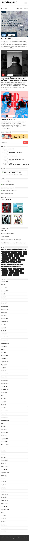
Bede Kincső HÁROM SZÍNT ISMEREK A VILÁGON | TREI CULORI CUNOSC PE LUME (14, 79)
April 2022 (3, 331)
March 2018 (3, 429)
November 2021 (4, 340)
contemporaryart (18, 253)
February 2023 (4, 318)
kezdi (18, 258)
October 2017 (4, 441)
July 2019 (3, 395)
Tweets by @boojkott (6, 199)
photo (21, 264)
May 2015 (3, 519)
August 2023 (4, 312)
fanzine (11, 256)
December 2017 (4, 438)
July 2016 (3, 478)
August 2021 (4, 346)
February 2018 (4, 432)
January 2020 (4, 377)
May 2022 (3, 327)
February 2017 (4, 460)
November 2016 (4, 466)
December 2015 (4, 500)
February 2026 (4, 281)
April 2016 (3, 488)
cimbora (4, 253)
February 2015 (4, 528)
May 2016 (3, 485)
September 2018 (5, 420)
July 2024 (3, 294)
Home (17, 8)
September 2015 (5, 509)
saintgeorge (18, 266)
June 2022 (3, 324)
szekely (12, 270)
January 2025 (4, 287)
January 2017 (4, 463)
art (17, 249)
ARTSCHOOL (23, 249)
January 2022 (4, 334)
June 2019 (3, 398)
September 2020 (5, 361)
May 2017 (3, 454)
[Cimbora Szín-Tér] (14, 136)
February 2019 (4, 411)
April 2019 (3, 405)
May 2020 (3, 368)
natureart (19, 262)
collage (10, 253)
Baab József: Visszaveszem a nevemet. (13, 39)
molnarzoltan (11, 262)
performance (5, 264)
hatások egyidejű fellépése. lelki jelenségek (16, 160)
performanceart (14, 264)
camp (25, 251)
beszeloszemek (6, 251)
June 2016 (3, 482)
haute (22, 256)
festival (17, 256)
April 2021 (3, 352)
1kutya (4, 249)
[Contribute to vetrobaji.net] (7, 184)
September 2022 (5, 321)
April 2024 (3, 297)
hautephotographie (7, 258)
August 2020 (4, 364)
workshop (16, 275)
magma (4, 262)
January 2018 (4, 435)
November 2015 (4, 503)
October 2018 (4, 417)
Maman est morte (13, 156)
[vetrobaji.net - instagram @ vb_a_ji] (9, 190)
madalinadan (22, 260)
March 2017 (3, 457)
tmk (22, 273)
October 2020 (4, 358)
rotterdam (11, 266)
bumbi (20, 251)
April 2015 (3, 522)
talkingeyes (5, 273)
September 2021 (5, 343)
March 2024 (3, 300)
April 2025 (3, 284)
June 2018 (3, 426)
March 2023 (3, 315)
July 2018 (3, 423)
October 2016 (4, 469)
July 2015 (3, 512)
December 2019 (4, 380)
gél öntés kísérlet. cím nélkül (15, 152)
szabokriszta (5, 270)
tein (11, 273)
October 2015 (4, 506)
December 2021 (4, 337)
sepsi (11, 268)
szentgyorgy (19, 270)
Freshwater (11, 148)
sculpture (5, 268)
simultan (16, 268)
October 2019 (4, 386)
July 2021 (3, 349)
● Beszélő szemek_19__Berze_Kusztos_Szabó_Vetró (18, 163)
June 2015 (3, 515)
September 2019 (5, 389)
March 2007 (3, 531)
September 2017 (5, 445)
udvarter (4, 275)
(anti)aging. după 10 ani (8, 119)
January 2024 (4, 303)
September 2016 (5, 472)
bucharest (14, 251)
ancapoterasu (11, 249)
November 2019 (4, 383)
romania (4, 266)
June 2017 (3, 451)
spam (22, 268)
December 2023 (4, 306)
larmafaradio (14, 260)
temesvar (16, 273)
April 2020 (3, 371)
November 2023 (4, 309)
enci (25, 253)
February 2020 (4, 374)
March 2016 (3, 491)
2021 (21, 8)
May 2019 (3, 401)
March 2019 (3, 408)
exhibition (5, 256)
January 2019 (4, 414)
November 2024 (4, 291)
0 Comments (11, 35)
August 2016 (4, 475)
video (10, 275)
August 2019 (4, 392)
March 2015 (3, 525)
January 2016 (4, 497)
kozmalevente (6, 260)
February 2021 (4, 355)
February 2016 (4, 494)
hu (13, 258)
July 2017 (3, 448)
